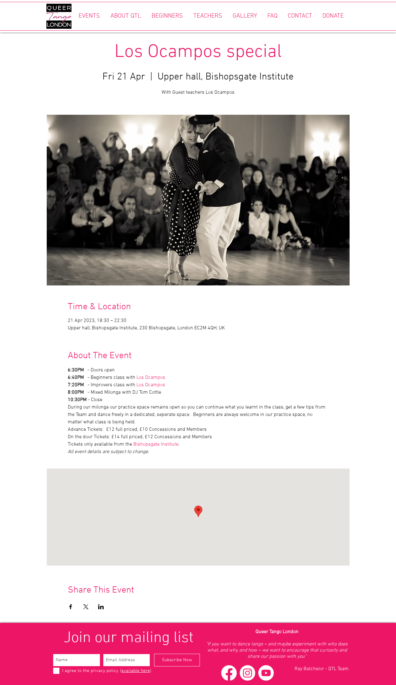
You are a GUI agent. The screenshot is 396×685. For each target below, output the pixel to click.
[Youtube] (266, 673)
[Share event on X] (86, 606)
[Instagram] (247, 673)
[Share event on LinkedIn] (101, 606)
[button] (89, 16)
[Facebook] (229, 673)
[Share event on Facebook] (71, 606)
